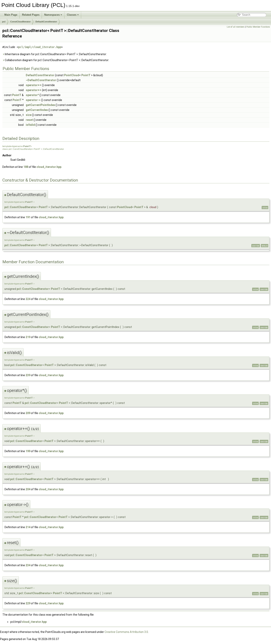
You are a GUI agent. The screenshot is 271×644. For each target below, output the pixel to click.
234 (28, 565)
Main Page (10, 14)
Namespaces (52, 14)
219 (28, 337)
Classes (71, 14)
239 (28, 375)
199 (28, 451)
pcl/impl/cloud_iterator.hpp (39, 47)
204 (28, 489)
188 (25, 166)
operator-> (33, 100)
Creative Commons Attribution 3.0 (126, 631)
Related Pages (30, 14)
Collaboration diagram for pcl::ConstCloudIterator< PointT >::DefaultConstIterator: (56, 60)
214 (28, 527)
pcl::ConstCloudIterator (20, 207)
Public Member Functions (258, 27)
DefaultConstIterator (46, 21)
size (28, 114)
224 (28, 299)
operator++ (33, 85)
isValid (30, 124)
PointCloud (71, 75)
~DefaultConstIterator (41, 80)
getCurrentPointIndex (40, 105)
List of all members (236, 27)
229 (28, 603)
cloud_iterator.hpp (49, 166)
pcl (3, 21)
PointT (85, 75)
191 (28, 217)
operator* (32, 95)
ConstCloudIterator (20, 21)
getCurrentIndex (37, 109)
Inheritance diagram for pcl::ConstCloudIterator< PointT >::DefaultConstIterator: (55, 54)
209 (28, 413)
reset (29, 119)
